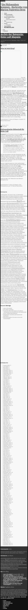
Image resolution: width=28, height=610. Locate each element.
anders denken (23, 196)
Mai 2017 (5, 477)
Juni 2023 (5, 393)
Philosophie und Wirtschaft (8, 272)
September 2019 (7, 446)
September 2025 (7, 373)
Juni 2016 (5, 490)
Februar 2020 (6, 440)
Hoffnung (3, 232)
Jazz (25, 235)
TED (25, 288)
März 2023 (5, 397)
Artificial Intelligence (13, 197)
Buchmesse (4, 203)
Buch (19, 201)
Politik (6, 275)
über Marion (6, 604)
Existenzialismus (17, 225)
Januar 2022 (6, 413)
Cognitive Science (10, 205)
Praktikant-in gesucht (20, 275)
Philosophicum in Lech (16, 140)
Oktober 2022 (6, 404)
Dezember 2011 (7, 543)
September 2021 (7, 418)
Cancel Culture (23, 203)
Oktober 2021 (6, 417)
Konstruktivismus (5, 241)
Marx (10, 251)
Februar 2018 (6, 469)
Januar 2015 (6, 511)
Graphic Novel (20, 229)
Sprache (10, 285)
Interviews (10, 235)
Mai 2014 (5, 517)
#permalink (7, 120)
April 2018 (5, 467)
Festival (24, 225)
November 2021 (7, 415)
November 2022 (7, 402)
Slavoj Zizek (11, 282)
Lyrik (20, 247)
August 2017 (6, 475)
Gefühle (3, 229)
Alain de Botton (14, 196)
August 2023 (6, 392)
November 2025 (7, 371)
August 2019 (6, 448)
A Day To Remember (17, 194)
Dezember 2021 (7, 414)
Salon (19, 280)
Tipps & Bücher (7, 26)
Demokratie (21, 207)
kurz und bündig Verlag (14, 242)
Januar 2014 (6, 521)
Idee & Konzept (9, 15)
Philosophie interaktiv (17, 266)
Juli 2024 (5, 379)
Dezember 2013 (7, 522)
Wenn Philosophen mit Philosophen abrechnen (13, 113)
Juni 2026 (5, 366)
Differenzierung (18, 216)
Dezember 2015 (7, 498)
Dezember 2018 (7, 458)
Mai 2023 (5, 395)
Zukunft (11, 301)
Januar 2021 (6, 426)
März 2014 (5, 520)
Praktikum (3, 277)
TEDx (2, 290)
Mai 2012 (5, 539)
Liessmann (17, 246)
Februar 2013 (6, 531)
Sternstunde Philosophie (17, 286)
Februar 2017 (6, 481)
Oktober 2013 (6, 525)
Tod (11, 291)
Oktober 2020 (6, 429)
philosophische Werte (15, 274)
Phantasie (20, 260)
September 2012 (7, 537)
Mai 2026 (5, 368)
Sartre (23, 280)
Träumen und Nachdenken (14, 292)
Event (2, 225)
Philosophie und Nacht (18, 271)
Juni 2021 (5, 420)
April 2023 (5, 396)
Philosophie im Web (6, 266)
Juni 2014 (5, 516)
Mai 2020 (5, 436)
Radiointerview (21, 277)
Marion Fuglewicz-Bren (9, 17)
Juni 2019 (5, 450)
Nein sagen (17, 256)
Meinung (22, 251)
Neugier (7, 257)
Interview (19, 233)
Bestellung (5, 605)
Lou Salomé (15, 247)
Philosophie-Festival (14, 264)
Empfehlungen (13, 220)
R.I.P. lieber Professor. (8, 309)
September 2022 (7, 405)
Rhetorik (13, 278)
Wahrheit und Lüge (11, 298)
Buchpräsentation (13, 203)
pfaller (16, 260)
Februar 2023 (6, 399)
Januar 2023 (6, 400)
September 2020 (7, 431)
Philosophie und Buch (16, 270)
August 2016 (6, 489)
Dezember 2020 (7, 427)
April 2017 (5, 479)
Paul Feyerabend (8, 260)
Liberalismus (4, 246)
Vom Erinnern (8, 297)
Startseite (14, 40)
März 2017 (5, 480)
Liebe (8, 246)
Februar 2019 (6, 455)
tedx (5, 290)
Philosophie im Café (17, 265)
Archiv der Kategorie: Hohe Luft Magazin (12, 35)
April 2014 (5, 519)
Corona (18, 205)
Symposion (7, 288)
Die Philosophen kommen (11, 145)
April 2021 (5, 422)
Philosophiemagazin (6, 268)
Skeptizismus (4, 282)
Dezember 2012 (7, 534)
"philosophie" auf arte (6, 194)
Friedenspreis (4, 228)
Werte (14, 300)
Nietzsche (15, 257)
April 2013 (5, 530)
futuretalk (10, 228)
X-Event (25, 300)
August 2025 (6, 374)
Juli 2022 (5, 406)
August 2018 (6, 463)
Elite (4, 220)
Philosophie (4, 264)
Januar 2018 (6, 471)
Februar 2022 (6, 411)
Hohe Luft (22, 95)
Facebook (5, 31)
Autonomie (20, 199)
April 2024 (5, 383)
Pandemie (18, 259)
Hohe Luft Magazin (14, 119)
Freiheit (15, 226)
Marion (2, 120)
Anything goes (4, 197)
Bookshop (13, 201)
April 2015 (5, 508)
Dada (7, 206)
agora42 (3, 196)
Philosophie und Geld (6, 271)
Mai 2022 (5, 409)
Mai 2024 (5, 382)
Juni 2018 (5, 464)
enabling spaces (14, 567)
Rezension (8, 278)
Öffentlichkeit (8, 303)
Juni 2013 (5, 529)
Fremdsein (20, 226)
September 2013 (7, 526)
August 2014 (6, 515)
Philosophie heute (6, 265)
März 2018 (5, 468)
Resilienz (3, 278)
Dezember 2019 (7, 442)
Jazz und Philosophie (6, 236)
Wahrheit (3, 298)
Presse (5, 23)
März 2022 (5, 410)
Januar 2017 (6, 482)
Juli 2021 (5, 419)
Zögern (2, 303)
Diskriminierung (20, 218)
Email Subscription (10, 19)
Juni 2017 (5, 476)
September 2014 (7, 513)
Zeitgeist (21, 119)
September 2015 (7, 502)
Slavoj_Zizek (4, 285)
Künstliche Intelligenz (14, 244)
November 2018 (7, 459)
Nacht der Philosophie (10, 254)
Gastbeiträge (9, 22)
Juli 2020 (5, 433)
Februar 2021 (6, 424)
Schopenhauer (4, 281)
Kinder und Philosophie (7, 239)
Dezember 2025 (7, 370)
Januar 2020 (6, 441)
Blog (5, 20)
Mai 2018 (5, 466)
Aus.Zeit (14, 199)
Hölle (2, 233)
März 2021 (5, 423)
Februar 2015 (6, 509)
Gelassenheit (8, 229)
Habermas (11, 231)
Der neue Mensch (8, 211)
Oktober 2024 (6, 378)
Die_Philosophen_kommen (7, 216)
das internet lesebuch (19, 206)
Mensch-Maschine (5, 252)
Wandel (5, 300)
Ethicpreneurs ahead (15, 223)
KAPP (22, 238)
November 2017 (7, 472)
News (10, 257)
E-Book (16, 565)
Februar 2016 (6, 495)
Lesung (23, 244)
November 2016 (7, 485)
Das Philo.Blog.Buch (9, 207)
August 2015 (6, 503)
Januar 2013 (6, 533)
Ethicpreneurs (4, 223)
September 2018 (7, 462)
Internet (15, 233)
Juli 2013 (5, 528)
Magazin (14, 249)
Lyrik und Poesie (6, 249)
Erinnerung (7, 222)
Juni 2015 (5, 506)
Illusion (10, 233)
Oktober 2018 (6, 460)
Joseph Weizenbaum (6, 238)
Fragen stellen (9, 226)
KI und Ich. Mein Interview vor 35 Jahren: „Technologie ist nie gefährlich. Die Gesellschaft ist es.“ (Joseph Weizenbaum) (14, 312)
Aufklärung (9, 199)
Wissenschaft (19, 300)
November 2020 (7, 428)
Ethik (22, 223)
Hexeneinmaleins (18, 231)
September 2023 (7, 391)
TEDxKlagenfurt (12, 290)
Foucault (3, 226)
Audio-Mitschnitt (14, 558)
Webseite (14, 86)
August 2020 (6, 432)
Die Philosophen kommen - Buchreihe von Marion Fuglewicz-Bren (13, 597)
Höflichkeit (22, 232)
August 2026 (6, 365)
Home (5, 13)
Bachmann (3, 201)
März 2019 (5, 454)
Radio (15, 277)
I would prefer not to (18, 235)
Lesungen (8, 24)
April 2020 (5, 437)
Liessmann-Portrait (6, 247)
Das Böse (11, 206)
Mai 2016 (5, 491)
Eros (19, 222)
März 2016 (5, 494)
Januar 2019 (6, 457)
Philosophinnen (5, 274)
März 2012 (5, 540)
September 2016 (7, 488)
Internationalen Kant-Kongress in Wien (16, 139)
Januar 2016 (6, 497)
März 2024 (5, 384)
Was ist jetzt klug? (8, 48)
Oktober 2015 (6, 500)
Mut (23, 252)
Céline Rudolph (7, 561)
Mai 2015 (5, 507)
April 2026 (5, 369)
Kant (20, 184)
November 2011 (7, 544)
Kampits (13, 238)
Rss (4, 29)
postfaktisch (11, 275)
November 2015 (7, 499)
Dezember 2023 (7, 388)
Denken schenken (5, 209)
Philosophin (18, 272)
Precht (7, 277)
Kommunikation (17, 239)
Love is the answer (7, 308)
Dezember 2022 (7, 401)
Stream (2, 288)
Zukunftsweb (22, 301)
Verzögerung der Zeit (10, 295)
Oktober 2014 (6, 512)
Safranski (10, 280)
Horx (17, 232)
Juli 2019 (5, 449)
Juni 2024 (5, 380)
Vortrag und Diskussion (19, 297)
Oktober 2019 (6, 445)
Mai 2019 (5, 451)
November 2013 (7, 524)
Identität (5, 233)
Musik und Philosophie (16, 252)
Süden (12, 288)
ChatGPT (3, 205)
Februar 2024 (6, 386)
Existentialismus (8, 225)
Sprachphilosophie (5, 286)
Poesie (24, 274)
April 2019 (5, 453)
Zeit (2, 301)
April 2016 (5, 493)
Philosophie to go (6, 270)
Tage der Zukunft (18, 288)
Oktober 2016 (6, 486)
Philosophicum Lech (5, 186)
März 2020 (5, 439)
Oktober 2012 (6, 535)
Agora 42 (7, 196)
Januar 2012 (6, 542)
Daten (16, 207)
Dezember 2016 (7, 484)
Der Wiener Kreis (17, 211)
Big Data (8, 201)
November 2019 (7, 444)
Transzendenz (16, 291)
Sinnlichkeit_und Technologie (19, 281)
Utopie (24, 294)
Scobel (10, 281)
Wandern (10, 300)
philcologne (4, 262)
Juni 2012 (5, 538)
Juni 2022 (5, 408)
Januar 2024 (6, 387)
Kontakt (3, 1)
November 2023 (7, 390)
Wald (2, 300)
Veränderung (19, 295)
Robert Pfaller (20, 278)
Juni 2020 (5, 435)
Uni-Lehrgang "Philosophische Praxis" (12, 294)
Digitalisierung (4, 218)
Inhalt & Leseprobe (8, 14)
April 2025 (5, 375)
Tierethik (7, 291)
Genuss (14, 229)
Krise (12, 241)
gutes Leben (4, 231)
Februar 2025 (6, 377)
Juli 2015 (5, 504)
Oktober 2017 (6, 473)
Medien (13, 251)
